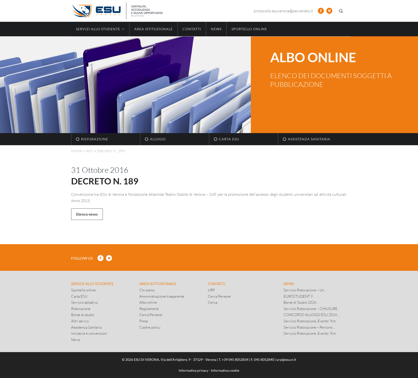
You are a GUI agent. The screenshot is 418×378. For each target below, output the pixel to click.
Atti (89, 150)
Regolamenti (149, 308)
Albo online (148, 302)
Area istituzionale (153, 29)
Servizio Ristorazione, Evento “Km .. (311, 321)
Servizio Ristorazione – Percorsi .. (309, 327)
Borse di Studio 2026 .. (301, 302)
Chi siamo (147, 290)
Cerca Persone (150, 314)
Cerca (212, 302)
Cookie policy (149, 327)
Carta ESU (229, 139)
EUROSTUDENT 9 (298, 296)
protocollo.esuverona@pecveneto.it (283, 10)
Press (143, 321)
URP (211, 290)
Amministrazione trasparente (161, 296)
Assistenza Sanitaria (309, 139)
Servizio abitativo (84, 302)
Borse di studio (82, 314)
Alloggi (158, 139)
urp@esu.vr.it (286, 359)
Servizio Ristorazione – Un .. (305, 290)
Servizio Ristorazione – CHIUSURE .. (312, 308)
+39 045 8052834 (235, 359)
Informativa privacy (193, 370)
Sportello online (249, 29)
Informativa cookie (225, 370)
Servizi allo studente (92, 283)
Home (76, 150)
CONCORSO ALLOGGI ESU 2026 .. (311, 314)
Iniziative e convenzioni (89, 333)
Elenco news (87, 214)
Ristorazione (94, 139)
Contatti (192, 29)
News (216, 29)
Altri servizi (80, 321)
